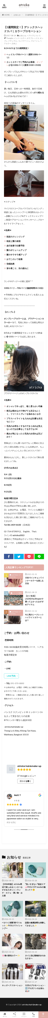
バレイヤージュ (24, 41)
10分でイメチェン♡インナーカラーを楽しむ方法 (34, 580)
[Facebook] (8, 556)
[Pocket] (29, 556)
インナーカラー (20, 38)
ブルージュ (35, 41)
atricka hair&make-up (32, 1005)
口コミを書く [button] (25, 781)
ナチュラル (12, 41)
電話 (33, 1016)
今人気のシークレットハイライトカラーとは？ (34, 617)
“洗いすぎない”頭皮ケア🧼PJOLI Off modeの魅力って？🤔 (35, 887)
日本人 (14, 43)
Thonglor (9, 38)
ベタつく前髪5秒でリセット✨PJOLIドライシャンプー (12, 925)
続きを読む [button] (12, 822)
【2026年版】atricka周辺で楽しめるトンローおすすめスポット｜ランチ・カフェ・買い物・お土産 (12, 890)
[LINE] (39, 556)
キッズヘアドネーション (12, 985)
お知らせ (17, 15)
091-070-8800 (17, 683)
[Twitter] (19, 556)
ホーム (5, 1016)
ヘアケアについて (34, 35)
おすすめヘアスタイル (15, 576)
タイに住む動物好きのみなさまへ (35, 956)
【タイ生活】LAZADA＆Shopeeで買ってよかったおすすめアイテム (34, 600)
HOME (7, 15)
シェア (14, 1016)
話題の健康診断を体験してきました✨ (35, 923)
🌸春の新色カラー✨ (11, 955)
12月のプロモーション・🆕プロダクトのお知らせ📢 (35, 988)
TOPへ (43, 1016)
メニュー (24, 1016)
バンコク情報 (17, 593)
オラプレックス (33, 38)
